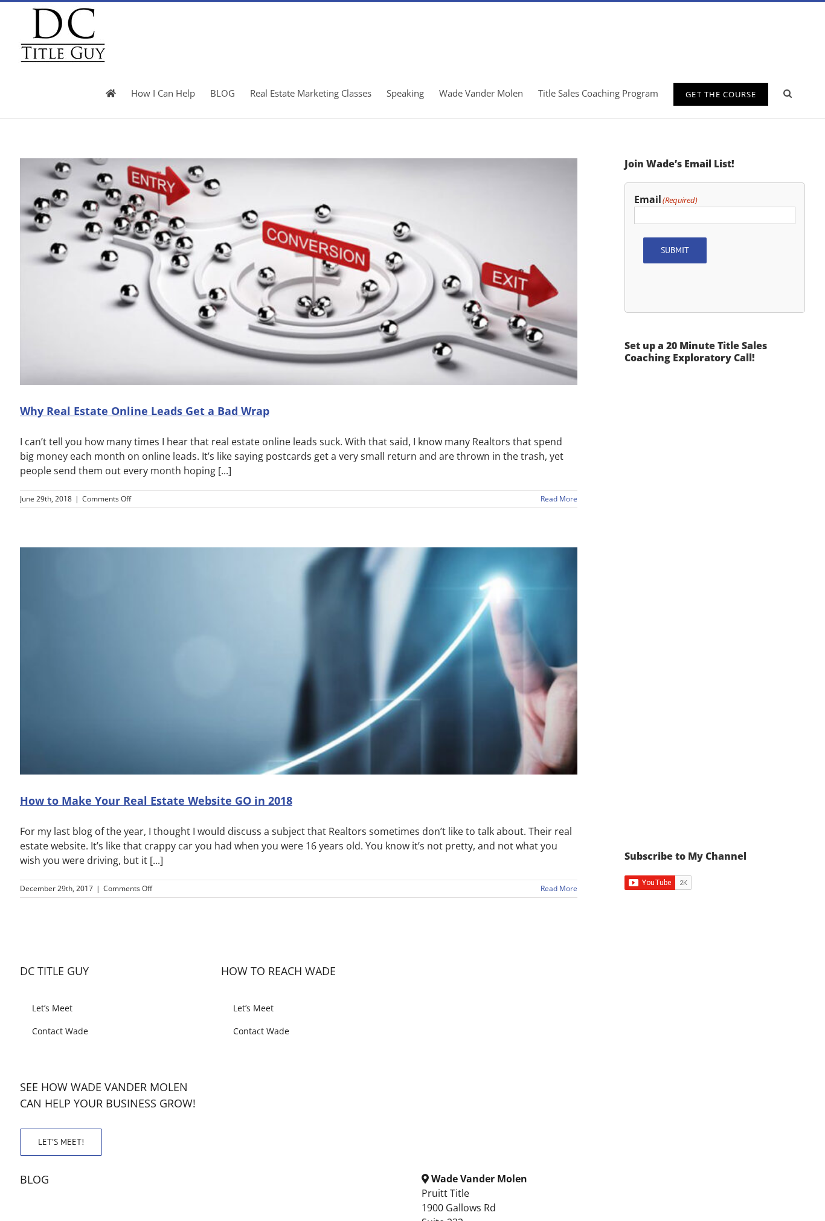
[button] (787, 93)
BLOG (34, 1179)
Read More (559, 499)
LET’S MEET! (61, 1141)
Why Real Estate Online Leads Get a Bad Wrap (144, 411)
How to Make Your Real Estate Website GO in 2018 (156, 800)
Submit (675, 250)
